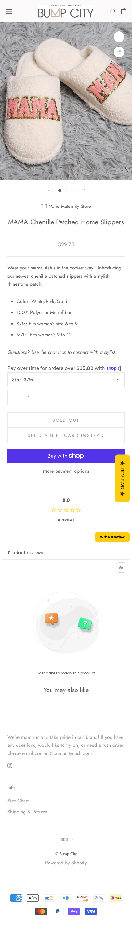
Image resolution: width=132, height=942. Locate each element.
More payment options (66, 471)
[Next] (84, 190)
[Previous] (48, 190)
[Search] (113, 11)
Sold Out (66, 420)
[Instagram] (9, 765)
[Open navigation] (9, 11)
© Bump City (66, 854)
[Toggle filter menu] (121, 567)
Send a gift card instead (66, 435)
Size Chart (18, 800)
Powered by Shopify (66, 862)
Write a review (112, 537)
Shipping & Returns (27, 811)
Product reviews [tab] (25, 553)
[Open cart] (123, 11)
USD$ (63, 839)
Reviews (122, 478)
